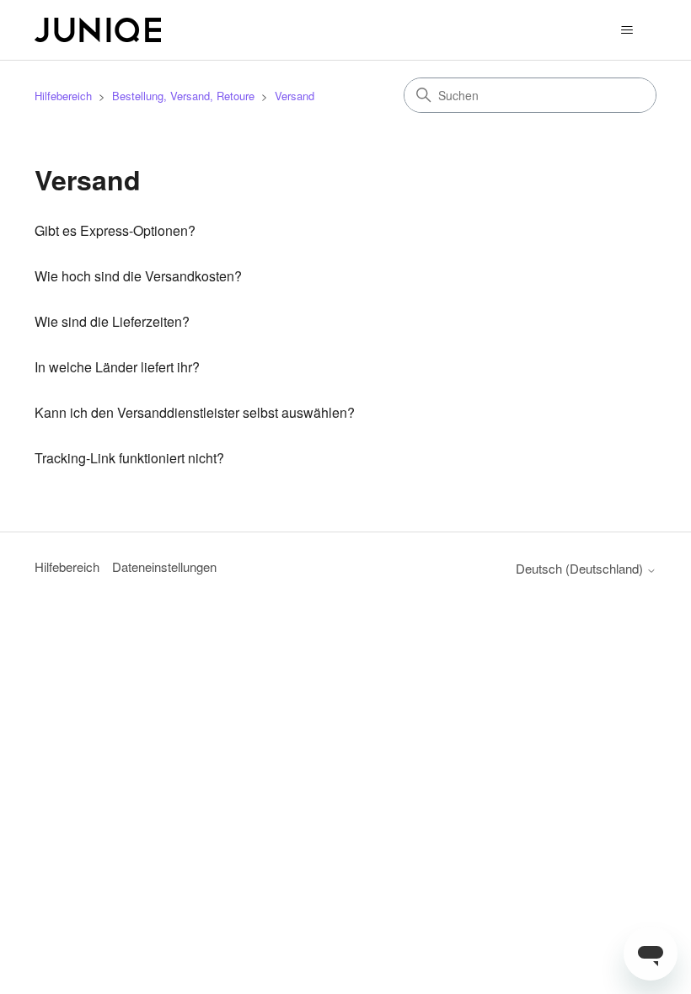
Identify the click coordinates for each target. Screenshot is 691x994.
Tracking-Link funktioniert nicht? (129, 458)
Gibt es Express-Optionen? (115, 230)
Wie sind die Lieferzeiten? (112, 321)
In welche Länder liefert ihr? (117, 367)
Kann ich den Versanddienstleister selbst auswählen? (195, 412)
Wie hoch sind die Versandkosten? (138, 276)
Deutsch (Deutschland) (581, 568)
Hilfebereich (63, 96)
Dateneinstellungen (164, 566)
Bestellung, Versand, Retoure (183, 96)
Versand (294, 96)
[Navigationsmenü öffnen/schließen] (626, 30)
